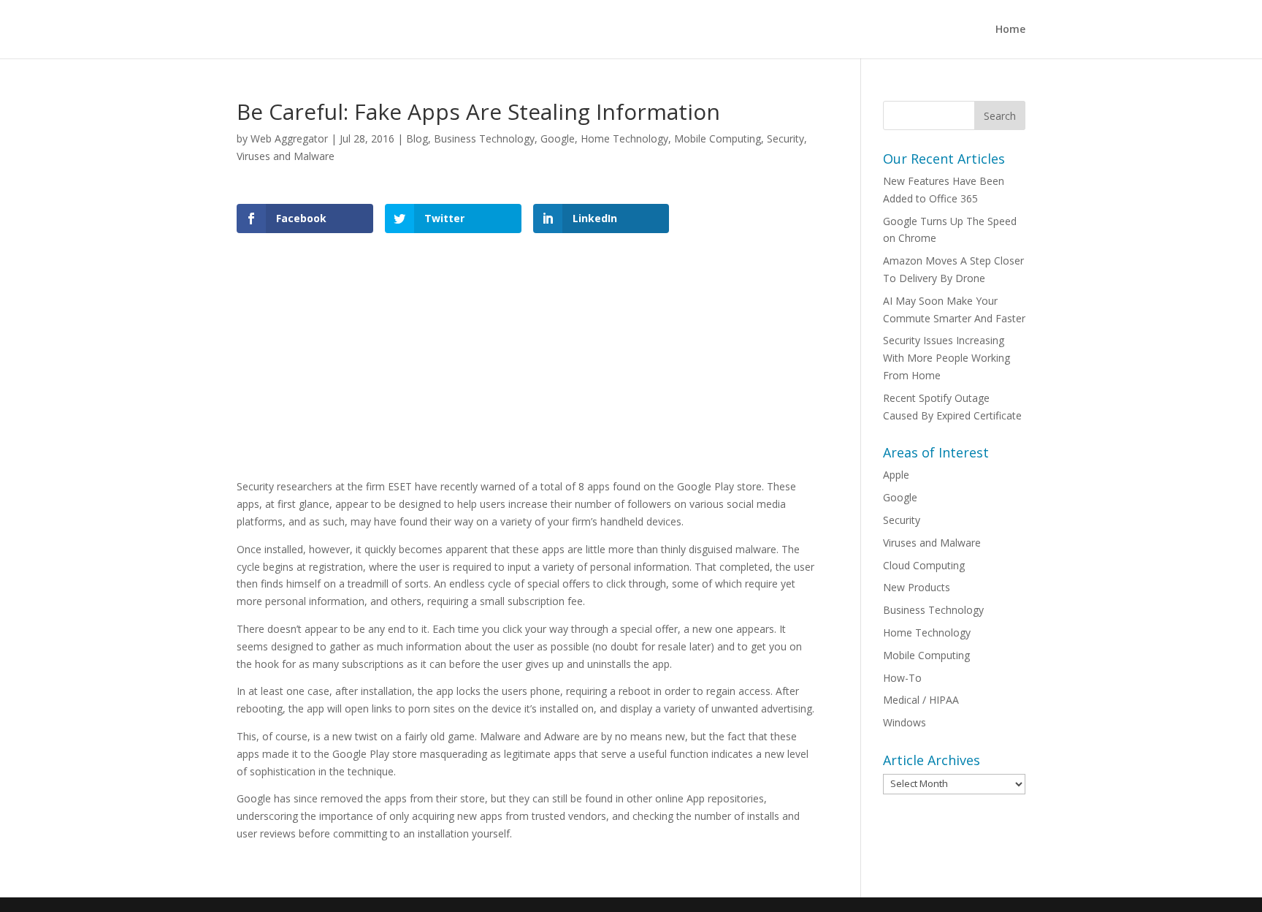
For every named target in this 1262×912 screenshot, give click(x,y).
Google (557, 138)
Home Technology (624, 138)
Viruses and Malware (285, 156)
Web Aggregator (289, 138)
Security (785, 138)
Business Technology (484, 138)
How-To (902, 678)
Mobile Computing (717, 138)
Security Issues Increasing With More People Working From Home (946, 357)
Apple (896, 475)
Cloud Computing (924, 565)
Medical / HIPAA (921, 700)
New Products (916, 587)
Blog (417, 138)
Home (1010, 30)
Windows (904, 722)
